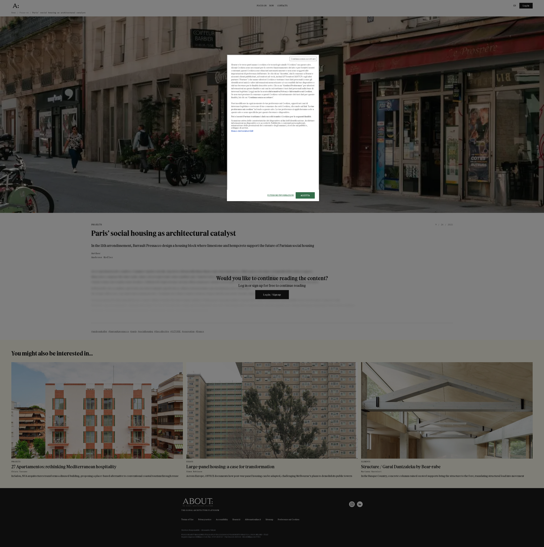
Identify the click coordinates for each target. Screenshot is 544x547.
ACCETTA (305, 195)
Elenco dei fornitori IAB (242, 131)
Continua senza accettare (303, 59)
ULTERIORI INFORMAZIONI (280, 195)
